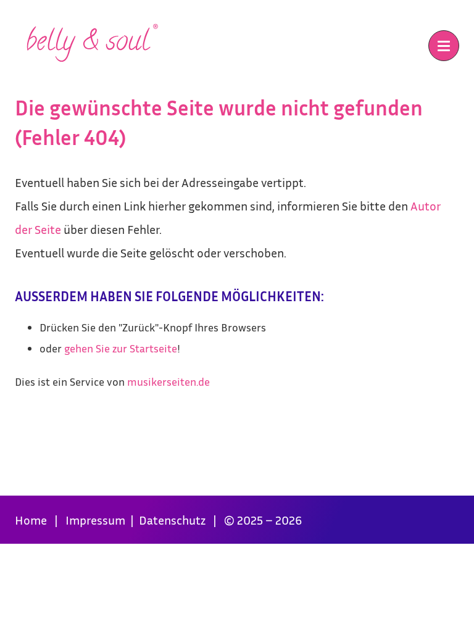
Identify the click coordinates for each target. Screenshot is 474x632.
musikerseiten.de (168, 381)
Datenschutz (173, 519)
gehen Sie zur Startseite (120, 348)
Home (31, 519)
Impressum (96, 519)
